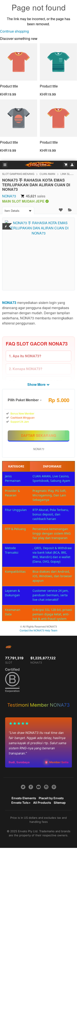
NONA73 (9, 196)
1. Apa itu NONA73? (25, 355)
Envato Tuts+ (21, 802)
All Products (42, 802)
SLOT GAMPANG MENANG (18, 174)
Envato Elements (24, 798)
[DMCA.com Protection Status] (5, 223)
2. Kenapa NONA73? (25, 368)
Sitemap (60, 802)
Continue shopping (14, 31)
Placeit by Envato (51, 798)
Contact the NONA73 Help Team (38, 630)
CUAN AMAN (47, 174)
